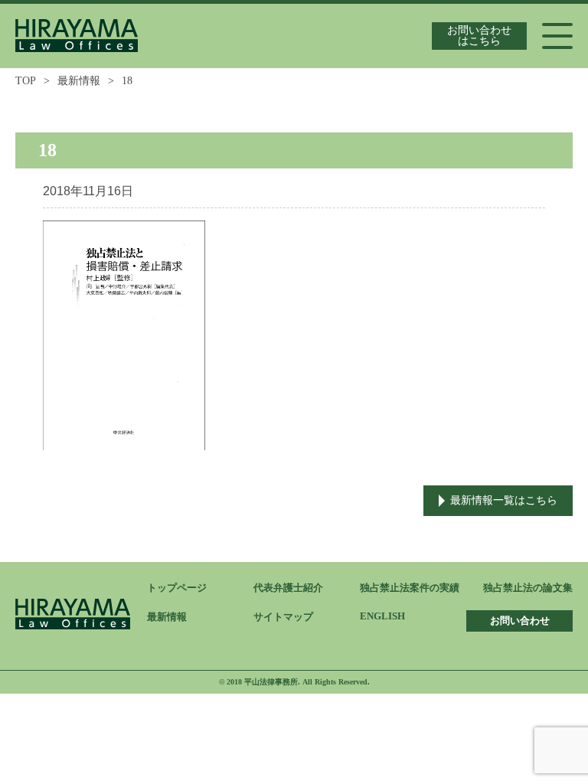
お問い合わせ (520, 620)
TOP (25, 81)
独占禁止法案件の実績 (409, 587)
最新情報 (78, 81)
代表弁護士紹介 (288, 587)
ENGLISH (382, 616)
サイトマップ (283, 616)
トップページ (177, 587)
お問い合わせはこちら (479, 35)
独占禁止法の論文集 (528, 587)
